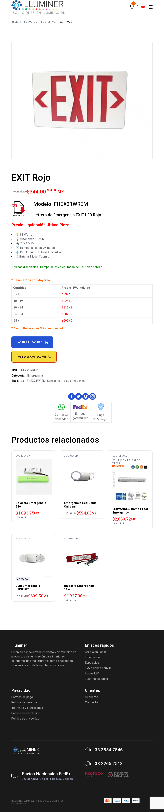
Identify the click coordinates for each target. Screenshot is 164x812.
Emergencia (35, 375)
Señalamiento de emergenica (66, 381)
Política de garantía (24, 702)
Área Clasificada (96, 652)
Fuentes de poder (96, 679)
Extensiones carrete (98, 668)
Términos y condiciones (27, 708)
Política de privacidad (25, 718)
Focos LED (92, 673)
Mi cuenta (91, 697)
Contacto (91, 702)
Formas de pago (22, 697)
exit (23, 381)
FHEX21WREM (36, 381)
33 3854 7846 (109, 749)
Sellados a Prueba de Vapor (126, 462)
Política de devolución (25, 713)
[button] (12, 800)
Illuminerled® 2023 (23, 801)
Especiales (92, 662)
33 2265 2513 (109, 763)
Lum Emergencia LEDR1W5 (28, 587)
